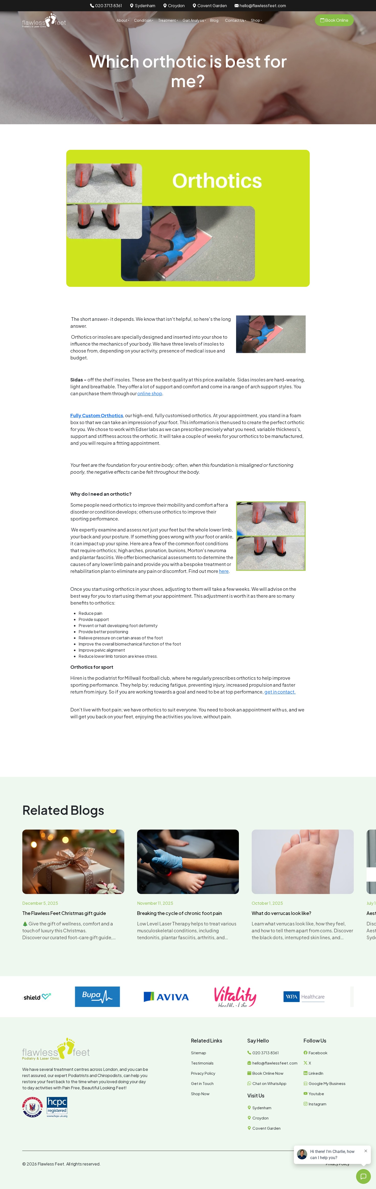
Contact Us (234, 20)
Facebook (318, 1052)
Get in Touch (202, 1083)
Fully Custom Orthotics (96, 415)
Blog (214, 20)
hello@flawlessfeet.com (263, 5)
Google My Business (327, 1083)
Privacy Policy (203, 1073)
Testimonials (202, 1062)
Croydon (176, 5)
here (224, 571)
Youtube (316, 1093)
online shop (149, 393)
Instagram (317, 1103)
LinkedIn (316, 1073)
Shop (255, 20)
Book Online (336, 20)
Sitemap (198, 1052)
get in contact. (280, 692)
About (122, 20)
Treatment (167, 20)
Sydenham (145, 5)
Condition (142, 20)
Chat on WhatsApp (269, 1083)
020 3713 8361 (108, 5)
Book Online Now (267, 1073)
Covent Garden (212, 5)
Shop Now (200, 1093)
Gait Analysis (193, 20)
